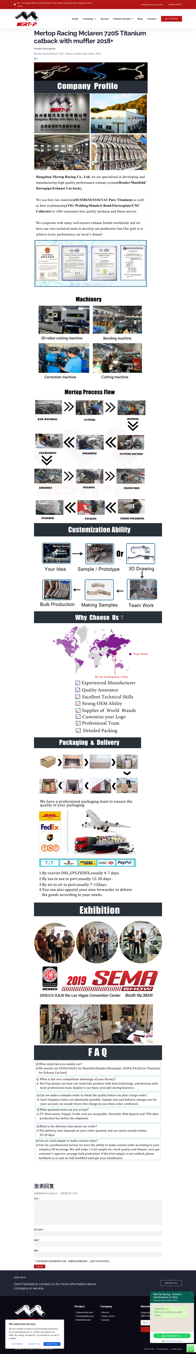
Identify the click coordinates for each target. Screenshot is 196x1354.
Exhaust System (121, 18)
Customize (17, 1344)
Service (105, 18)
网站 (36, 1250)
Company (88, 18)
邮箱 (37, 1240)
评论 (37, 1198)
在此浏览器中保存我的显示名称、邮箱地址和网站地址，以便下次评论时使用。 (73, 1261)
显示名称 (39, 1229)
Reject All (34, 1344)
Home (75, 18)
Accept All (52, 1344)
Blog (140, 18)
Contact (151, 18)
